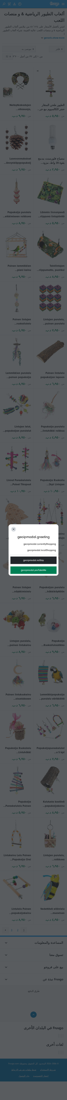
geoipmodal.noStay (33, 560)
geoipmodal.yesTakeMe (33, 570)
